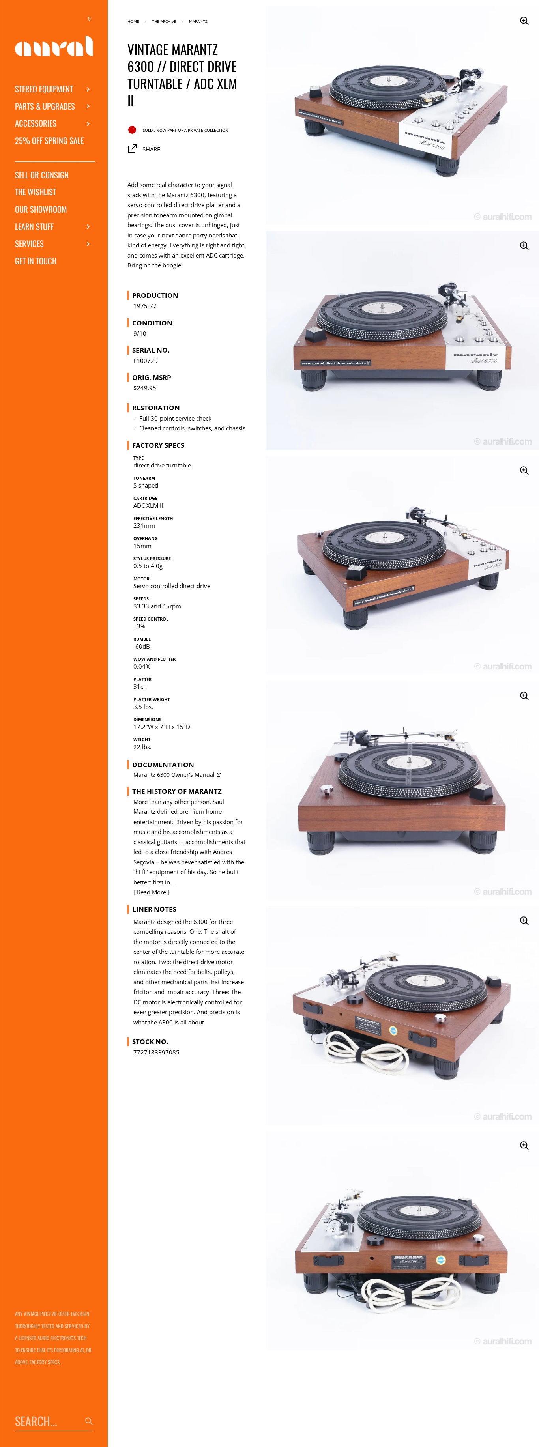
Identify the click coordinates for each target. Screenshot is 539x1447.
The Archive (164, 20)
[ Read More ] (151, 892)
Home (133, 20)
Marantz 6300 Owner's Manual (174, 774)
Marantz (198, 20)
